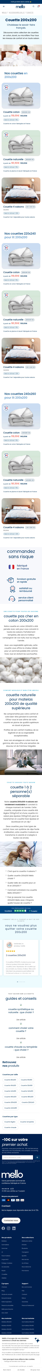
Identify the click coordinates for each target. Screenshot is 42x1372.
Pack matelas (6, 1256)
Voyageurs (25, 1252)
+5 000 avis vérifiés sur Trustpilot (13, 1191)
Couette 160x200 (10, 1097)
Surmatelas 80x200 (28, 1322)
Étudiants (25, 1248)
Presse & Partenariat (28, 1305)
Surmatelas (5, 1245)
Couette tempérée (27, 1122)
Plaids (3, 1270)
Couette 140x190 (10, 1091)
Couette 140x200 (27, 1091)
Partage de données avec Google (14, 1361)
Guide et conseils (7, 1294)
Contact (24, 1294)
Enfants (24, 1245)
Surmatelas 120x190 (28, 1333)
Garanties (25, 1302)
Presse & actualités (7, 1305)
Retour (24, 1298)
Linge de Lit (5, 1259)
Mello (4, 12)
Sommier (4, 1248)
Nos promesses (6, 1298)
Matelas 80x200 (7, 1322)
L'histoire (4, 1287)
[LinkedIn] (13, 1228)
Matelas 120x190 (7, 1333)
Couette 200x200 (10, 1102)
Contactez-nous (11, 1220)
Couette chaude (10, 1127)
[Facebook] (3, 1228)
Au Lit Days (25, 1263)
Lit (2, 1252)
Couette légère (9, 1122)
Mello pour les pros (7, 1309)
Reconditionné (26, 1267)
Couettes (4, 1274)
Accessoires (5, 1267)
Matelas (4, 1241)
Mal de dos (25, 1259)
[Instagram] (8, 1228)
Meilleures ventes (27, 1241)
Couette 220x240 (28, 1102)
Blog (3, 1291)
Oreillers (4, 1278)
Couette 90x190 (26, 1080)
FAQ (23, 1291)
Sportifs (24, 1256)
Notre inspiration (7, 1302)
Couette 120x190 (26, 1085)
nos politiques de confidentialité (16, 1162)
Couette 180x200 (27, 1097)
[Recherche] (33, 6)
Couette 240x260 (10, 1108)
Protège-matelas (7, 1263)
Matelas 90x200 (7, 1329)
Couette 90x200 (10, 1085)
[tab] (21, 871)
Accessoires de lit (17, 12)
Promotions (25, 1270)
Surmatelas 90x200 (28, 1329)
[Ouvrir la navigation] (3, 6)
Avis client (5, 1313)
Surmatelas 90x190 (28, 1325)
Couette (30, 12)
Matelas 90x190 (6, 1325)
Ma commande (27, 1287)
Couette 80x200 (10, 1080)
